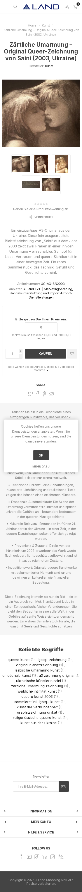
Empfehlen (51, 394)
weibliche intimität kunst (37, 691)
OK (41, 455)
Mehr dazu (41, 466)
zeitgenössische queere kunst (36, 717)
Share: (41, 385)
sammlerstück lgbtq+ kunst (36, 702)
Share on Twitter (30, 393)
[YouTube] (29, 856)
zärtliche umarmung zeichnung (37, 686)
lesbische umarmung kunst (37, 670)
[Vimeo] (44, 856)
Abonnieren (64, 786)
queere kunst (19, 659)
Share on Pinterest (44, 393)
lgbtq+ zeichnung (52, 659)
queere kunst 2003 (37, 696)
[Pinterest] (37, 856)
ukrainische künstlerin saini (38, 681)
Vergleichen (44, 217)
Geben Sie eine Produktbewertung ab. (41, 209)
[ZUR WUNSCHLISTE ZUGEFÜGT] (72, 354)
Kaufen (45, 353)
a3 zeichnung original (56, 675)
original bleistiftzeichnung (37, 665)
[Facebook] (20, 856)
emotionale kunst (16, 675)
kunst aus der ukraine (38, 723)
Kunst (49, 66)
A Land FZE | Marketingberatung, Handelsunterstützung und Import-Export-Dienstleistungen (41, 293)
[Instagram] (52, 856)
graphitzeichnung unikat (37, 712)
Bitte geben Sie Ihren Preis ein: (41, 319)
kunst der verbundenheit (37, 707)
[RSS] (61, 856)
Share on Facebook (37, 393)
